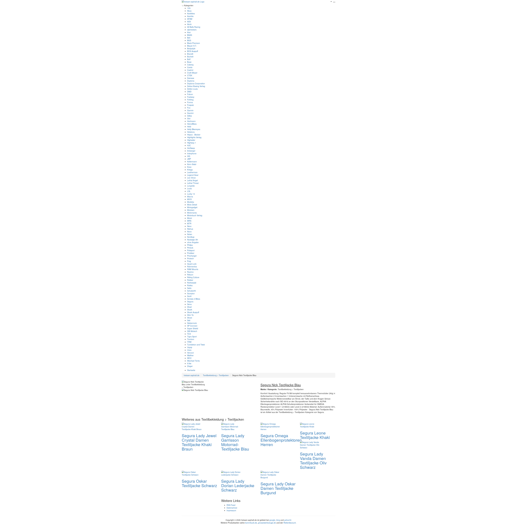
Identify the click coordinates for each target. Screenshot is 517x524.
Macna (190, 196)
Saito (189, 288)
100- (189, 8)
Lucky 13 (191, 193)
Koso (189, 167)
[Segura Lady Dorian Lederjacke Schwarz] (232, 473)
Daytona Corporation (196, 83)
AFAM (189, 18)
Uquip (189, 347)
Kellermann (192, 161)
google (272, 520)
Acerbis (190, 16)
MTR (189, 223)
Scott (189, 296)
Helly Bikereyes (193, 129)
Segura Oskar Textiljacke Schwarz (199, 483)
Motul (189, 218)
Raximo (190, 272)
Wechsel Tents (193, 360)
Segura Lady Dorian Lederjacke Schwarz (237, 485)
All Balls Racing (193, 27)
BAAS (189, 35)
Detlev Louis (192, 88)
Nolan (189, 234)
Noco (189, 231)
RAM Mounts (192, 269)
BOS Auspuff (192, 51)
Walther (190, 355)
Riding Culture (193, 277)
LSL (189, 191)
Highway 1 (191, 142)
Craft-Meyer (192, 72)
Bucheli (190, 56)
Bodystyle (191, 48)
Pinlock (190, 247)
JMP (189, 158)
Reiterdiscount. (290, 522)
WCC (189, 358)
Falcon (190, 94)
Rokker (190, 280)
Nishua (190, 228)
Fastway (190, 97)
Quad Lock (191, 263)
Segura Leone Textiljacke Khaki (315, 435)
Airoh (189, 24)
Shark (189, 309)
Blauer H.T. (192, 45)
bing (278, 520)
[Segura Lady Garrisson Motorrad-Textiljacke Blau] (232, 426)
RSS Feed (231, 505)
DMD (189, 91)
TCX (189, 333)
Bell (188, 37)
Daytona (190, 80)
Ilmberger (191, 150)
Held (189, 126)
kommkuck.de (251, 522)
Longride (191, 185)
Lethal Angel (192, 180)
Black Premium (193, 43)
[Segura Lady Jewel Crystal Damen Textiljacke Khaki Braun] (192, 426)
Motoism (190, 210)
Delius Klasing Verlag (196, 86)
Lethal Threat (193, 183)
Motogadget (192, 207)
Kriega (190, 169)
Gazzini (190, 113)
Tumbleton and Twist (196, 344)
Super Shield (192, 328)
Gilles (189, 115)
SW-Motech (192, 331)
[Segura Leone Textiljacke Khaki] (311, 424)
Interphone (191, 153)
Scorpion (191, 293)
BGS (189, 40)
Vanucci (190, 352)
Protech (190, 258)
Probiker (190, 253)
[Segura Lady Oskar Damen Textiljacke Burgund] (271, 474)
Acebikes (191, 13)
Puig (189, 261)
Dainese (190, 78)
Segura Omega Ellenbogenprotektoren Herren (281, 440)
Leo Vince (191, 177)
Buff (188, 59)
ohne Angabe (193, 242)
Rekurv (190, 274)
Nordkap (190, 237)
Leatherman (192, 172)
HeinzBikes (192, 123)
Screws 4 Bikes (193, 298)
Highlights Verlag (194, 137)
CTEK (189, 75)
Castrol (190, 70)
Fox (188, 107)
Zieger (190, 366)
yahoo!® (287, 520)
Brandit (190, 53)
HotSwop (191, 148)
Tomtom (190, 339)
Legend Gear (192, 175)
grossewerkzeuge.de (267, 522)
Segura (190, 301)
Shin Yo (190, 315)
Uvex (189, 350)
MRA (189, 220)
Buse (189, 62)
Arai (189, 32)
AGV (189, 21)
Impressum (231, 510)
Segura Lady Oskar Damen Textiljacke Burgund (278, 488)
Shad (189, 307)
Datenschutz (232, 507)
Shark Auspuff (193, 312)
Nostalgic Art (192, 239)
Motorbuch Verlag (194, 215)
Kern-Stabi (191, 164)
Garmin (190, 110)
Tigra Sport (192, 336)
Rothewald (191, 282)
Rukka (190, 285)
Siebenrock (192, 323)
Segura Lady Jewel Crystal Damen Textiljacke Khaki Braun (199, 442)
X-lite (189, 363)
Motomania (192, 212)
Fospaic (190, 105)
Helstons (191, 132)
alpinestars (191, 29)
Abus (189, 10)
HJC (189, 145)
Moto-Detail (192, 204)
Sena (189, 304)
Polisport (191, 250)
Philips (190, 245)
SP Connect (192, 325)
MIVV (189, 199)
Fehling (190, 99)
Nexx (189, 226)
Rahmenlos (192, 266)
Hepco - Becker (193, 134)
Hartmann (191, 121)
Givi (188, 118)
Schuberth (191, 290)
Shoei (189, 317)
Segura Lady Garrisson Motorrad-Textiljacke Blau (235, 442)
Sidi (188, 320)
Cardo (189, 67)
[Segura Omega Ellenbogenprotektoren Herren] (271, 426)
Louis (189, 188)
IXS (188, 156)
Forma (190, 102)
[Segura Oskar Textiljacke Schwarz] (192, 473)
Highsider (191, 140)
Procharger (192, 255)
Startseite (191, 370)
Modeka (190, 202)
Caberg (190, 64)
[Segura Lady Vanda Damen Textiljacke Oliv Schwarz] (311, 444)
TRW (189, 342)
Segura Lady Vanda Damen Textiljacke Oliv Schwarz (313, 460)
